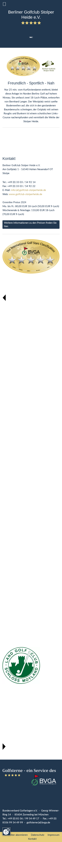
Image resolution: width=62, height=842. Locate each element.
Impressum (53, 835)
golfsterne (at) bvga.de (38, 822)
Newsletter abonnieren (15, 835)
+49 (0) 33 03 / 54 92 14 (22, 182)
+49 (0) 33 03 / (16, 186)
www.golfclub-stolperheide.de (25, 194)
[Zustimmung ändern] (6, 831)
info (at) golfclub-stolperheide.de (28, 190)
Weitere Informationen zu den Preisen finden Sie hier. (30, 225)
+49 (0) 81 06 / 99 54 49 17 (23, 818)
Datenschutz (37, 835)
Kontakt (32, 839)
